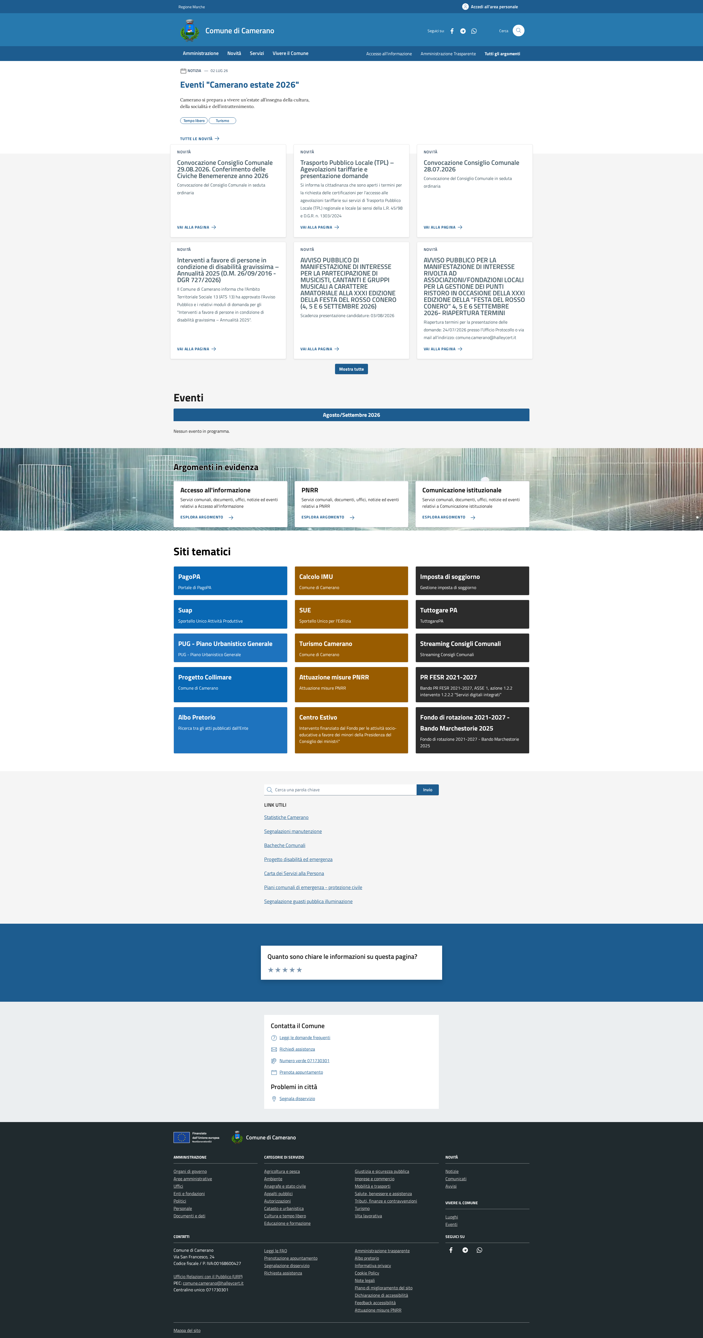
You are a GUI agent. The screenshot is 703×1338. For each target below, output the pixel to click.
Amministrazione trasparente (382, 1250)
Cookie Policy (367, 1273)
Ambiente (273, 1178)
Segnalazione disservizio (286, 1265)
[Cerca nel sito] (519, 31)
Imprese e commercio (374, 1178)
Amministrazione (201, 53)
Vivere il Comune (290, 53)
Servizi (257, 53)
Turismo (362, 1208)
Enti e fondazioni (189, 1193)
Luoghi (451, 1217)
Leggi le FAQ (275, 1250)
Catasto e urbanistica (284, 1208)
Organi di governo (190, 1171)
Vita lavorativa (368, 1215)
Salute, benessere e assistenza (383, 1193)
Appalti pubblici (278, 1193)
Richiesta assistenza (283, 1273)
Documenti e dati (189, 1215)
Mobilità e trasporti (372, 1186)
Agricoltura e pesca (282, 1171)
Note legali (365, 1280)
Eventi (451, 1224)
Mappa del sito (187, 1330)
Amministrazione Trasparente (448, 53)
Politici (180, 1201)
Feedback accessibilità (375, 1302)
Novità (234, 53)
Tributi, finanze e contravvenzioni (386, 1201)
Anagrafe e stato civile (285, 1186)
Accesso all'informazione (389, 53)
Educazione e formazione (287, 1223)
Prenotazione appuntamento (290, 1258)
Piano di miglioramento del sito (383, 1287)
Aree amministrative (193, 1178)
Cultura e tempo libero (285, 1215)
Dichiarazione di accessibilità (381, 1295)
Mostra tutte (351, 369)
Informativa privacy (373, 1265)
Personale (183, 1208)
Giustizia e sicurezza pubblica (382, 1171)
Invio (427, 789)
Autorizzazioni (277, 1201)
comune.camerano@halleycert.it (213, 1283)
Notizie (452, 1171)
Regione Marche (191, 7)
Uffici (178, 1186)
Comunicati (456, 1178)
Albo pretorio (367, 1258)
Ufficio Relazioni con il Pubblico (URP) (208, 1276)
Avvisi (451, 1186)
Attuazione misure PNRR (378, 1310)
